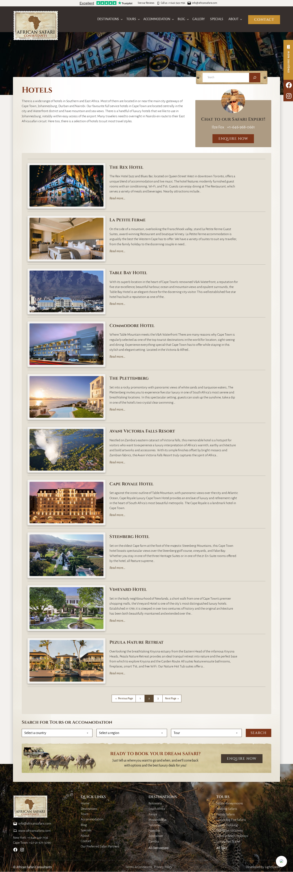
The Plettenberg (129, 378)
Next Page (172, 698)
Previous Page (124, 698)
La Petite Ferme (127, 220)
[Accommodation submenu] (173, 19)
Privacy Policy (163, 867)
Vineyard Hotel (128, 589)
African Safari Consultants (34, 867)
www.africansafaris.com (34, 831)
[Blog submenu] (188, 19)
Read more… (117, 198)
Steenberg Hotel (129, 536)
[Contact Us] (288, 60)
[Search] (254, 77)
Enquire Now (242, 758)
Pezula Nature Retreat (136, 642)
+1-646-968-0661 (240, 127)
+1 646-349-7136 (176, 3)
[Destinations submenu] (122, 19)
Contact (264, 19)
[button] (281, 861)
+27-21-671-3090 (40, 842)
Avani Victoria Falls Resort (142, 431)
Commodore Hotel (131, 325)
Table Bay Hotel (128, 273)
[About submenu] (241, 19)
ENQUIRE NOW (233, 138)
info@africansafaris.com (204, 3)
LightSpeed (272, 867)
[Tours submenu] (139, 19)
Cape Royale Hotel (131, 484)
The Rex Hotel (126, 167)
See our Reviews (146, 3)
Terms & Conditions (138, 867)
